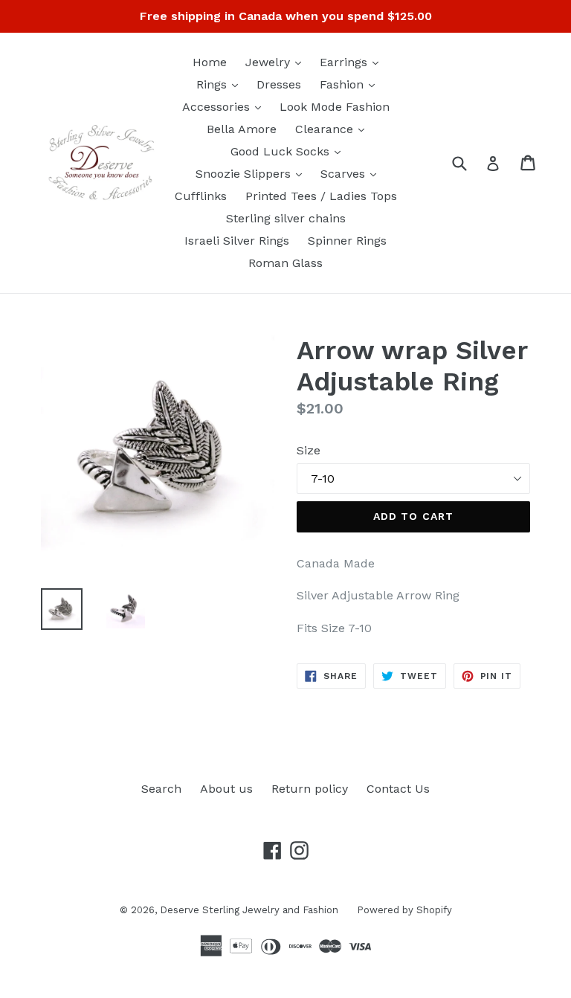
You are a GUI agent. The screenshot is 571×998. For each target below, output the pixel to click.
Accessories (225, 106)
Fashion (351, 84)
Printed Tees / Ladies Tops (321, 196)
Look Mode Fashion (335, 107)
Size (308, 450)
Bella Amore (242, 129)
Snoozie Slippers (252, 173)
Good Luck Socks (289, 151)
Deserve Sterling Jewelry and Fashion (249, 909)
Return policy (309, 789)
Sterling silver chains (286, 218)
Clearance (333, 128)
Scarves (352, 173)
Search (161, 789)
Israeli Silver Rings (236, 241)
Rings (220, 84)
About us (226, 789)
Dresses (279, 84)
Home (210, 62)
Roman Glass (285, 263)
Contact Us (398, 789)
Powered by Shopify (404, 909)
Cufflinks (201, 196)
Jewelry (277, 61)
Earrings (353, 61)
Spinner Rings (347, 241)
